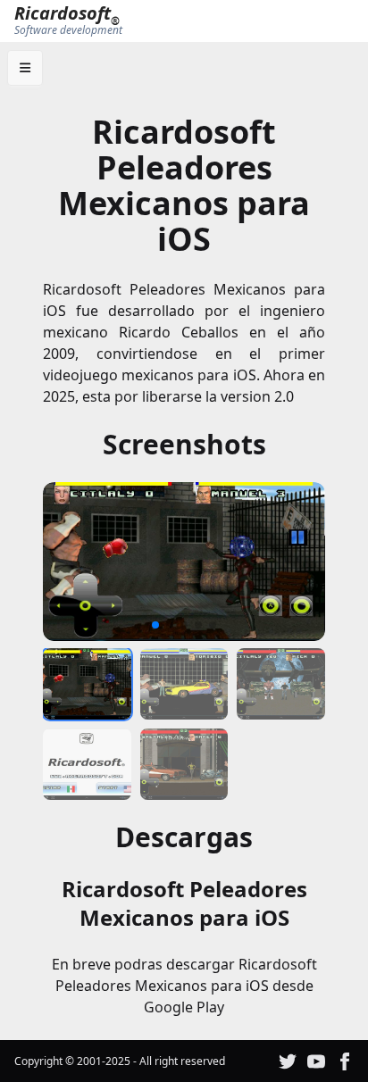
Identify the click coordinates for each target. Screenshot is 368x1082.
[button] (62, 561)
